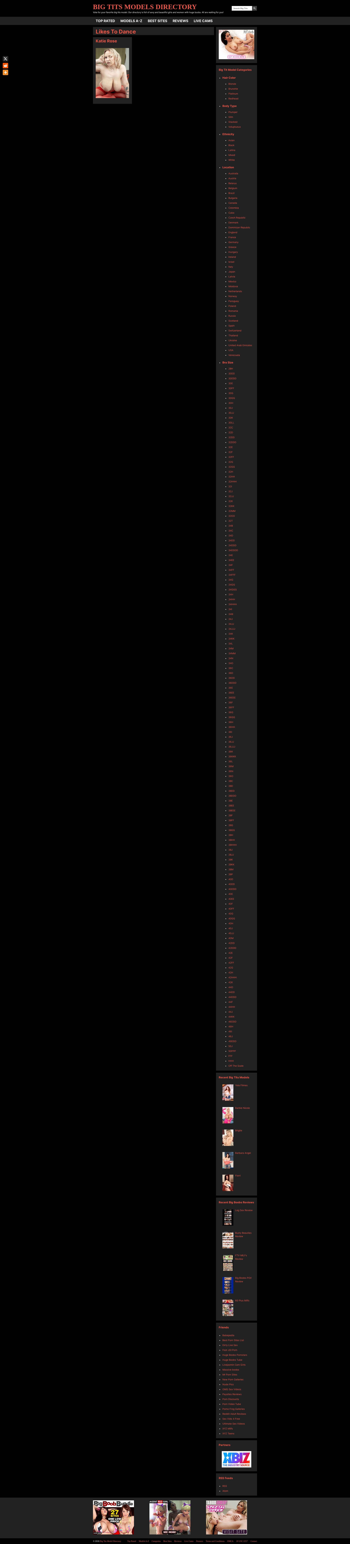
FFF (230, 1056)
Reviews (180, 21)
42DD (231, 943)
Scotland (233, 320)
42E (230, 953)
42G (230, 967)
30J (230, 408)
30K (230, 417)
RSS (224, 1486)
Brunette (233, 88)
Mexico (232, 281)
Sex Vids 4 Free (231, 1418)
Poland (232, 306)
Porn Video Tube (231, 1404)
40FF (231, 908)
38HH (231, 840)
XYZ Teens (228, 1433)
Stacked (232, 122)
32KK (231, 506)
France (232, 237)
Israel (231, 261)
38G (230, 825)
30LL (231, 422)
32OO (231, 516)
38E (230, 800)
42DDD (232, 948)
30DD (231, 373)
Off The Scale (235, 1065)
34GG (231, 584)
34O (230, 663)
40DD (231, 884)
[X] (5, 59)
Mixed (231, 155)
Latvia (231, 276)
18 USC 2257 (242, 1541)
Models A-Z (131, 21)
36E (230, 687)
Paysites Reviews (232, 1394)
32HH (231, 476)
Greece (232, 247)
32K (230, 501)
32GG (231, 466)
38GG (231, 830)
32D (230, 432)
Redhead (233, 98)
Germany (233, 242)
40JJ (231, 933)
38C (230, 781)
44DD (231, 992)
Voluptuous (234, 126)
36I (230, 732)
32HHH (232, 481)
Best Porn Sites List (233, 1340)
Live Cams (203, 21)
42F (230, 957)
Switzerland (234, 330)
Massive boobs (230, 1369)
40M (231, 938)
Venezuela (234, 355)
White (231, 160)
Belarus (232, 183)
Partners (199, 1541)
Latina (231, 150)
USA (230, 350)
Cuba (231, 212)
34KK (231, 638)
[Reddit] (5, 65)
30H (230, 403)
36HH (231, 727)
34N (230, 658)
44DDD (232, 997)
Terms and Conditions (215, 1541)
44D (230, 987)
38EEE (231, 810)
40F (230, 903)
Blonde (232, 84)
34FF (231, 570)
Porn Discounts (230, 1399)
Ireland (232, 257)
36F (230, 702)
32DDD (232, 442)
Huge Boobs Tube (232, 1360)
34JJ (231, 624)
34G (230, 579)
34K (230, 633)
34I (230, 609)
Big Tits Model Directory (110, 1541)
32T (230, 520)
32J (230, 491)
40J (230, 928)
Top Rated (105, 21)
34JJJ (231, 629)
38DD (231, 791)
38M (230, 869)
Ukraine (232, 340)
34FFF (232, 574)
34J (230, 619)
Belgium (232, 188)
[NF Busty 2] (236, 58)
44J (230, 1011)
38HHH (232, 845)
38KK (231, 864)
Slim (230, 117)
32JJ (231, 496)
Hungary (233, 252)
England (232, 232)
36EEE (232, 697)
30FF (231, 388)
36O (230, 776)
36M (231, 766)
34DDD (232, 545)
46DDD (232, 1021)
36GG (231, 717)
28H (230, 368)
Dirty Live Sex (230, 1345)
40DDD (232, 889)
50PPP (232, 1051)
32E (230, 447)
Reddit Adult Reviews (234, 1414)
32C (230, 427)
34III (230, 614)
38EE (231, 805)
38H (230, 835)
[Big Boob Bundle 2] (113, 1533)
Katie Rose (106, 40)
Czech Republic (236, 217)
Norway (232, 296)
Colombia (233, 207)
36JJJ (231, 746)
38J (230, 849)
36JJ (231, 741)
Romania (233, 311)
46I (230, 1031)
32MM (231, 511)
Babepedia (228, 1335)
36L (230, 761)
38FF (231, 820)
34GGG (232, 589)
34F (230, 565)
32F (230, 452)
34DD (231, 540)
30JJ (231, 412)
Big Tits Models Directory (145, 7)
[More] (5, 72)
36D (230, 673)
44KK (231, 1016)
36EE (231, 692)
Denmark (233, 222)
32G (230, 462)
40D (230, 879)
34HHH (232, 604)
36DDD (232, 683)
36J (230, 737)
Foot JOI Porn (229, 1350)
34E (230, 555)
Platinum (233, 93)
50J (230, 1046)
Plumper (232, 112)
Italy (230, 266)
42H (230, 972)
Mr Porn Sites (229, 1374)
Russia (232, 316)
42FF (231, 962)
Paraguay (233, 301)
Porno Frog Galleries (233, 1409)
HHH (231, 1061)
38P (230, 874)
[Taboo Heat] (226, 1533)
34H (230, 594)
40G (230, 913)
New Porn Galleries (232, 1379)
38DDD (232, 795)
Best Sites (157, 21)
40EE (231, 899)
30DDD (232, 378)
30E (230, 383)
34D (230, 535)
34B (230, 525)
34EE (231, 560)
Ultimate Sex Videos (233, 1423)
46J (230, 1036)
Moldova (233, 286)
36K (230, 751)
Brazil (231, 193)
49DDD (232, 1041)
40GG (231, 918)
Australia (233, 173)
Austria (232, 178)
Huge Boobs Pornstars (234, 1355)
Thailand (233, 335)
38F (230, 815)
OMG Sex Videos (231, 1389)
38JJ (231, 854)
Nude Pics (228, 1384)
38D (230, 786)
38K (230, 859)
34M (231, 648)
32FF (231, 457)
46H (230, 1026)
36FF (231, 707)
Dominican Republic (239, 227)
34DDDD (233, 550)
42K (230, 982)
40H (230, 923)
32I (230, 486)
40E (230, 894)
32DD (231, 437)
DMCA (230, 1541)
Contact (253, 1541)
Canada (232, 203)
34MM (232, 653)
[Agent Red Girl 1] (169, 1533)
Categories (156, 1541)
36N (230, 771)
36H (230, 722)
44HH (231, 1007)
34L (230, 643)
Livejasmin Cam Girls (234, 1364)
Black (231, 145)
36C (230, 668)
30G (230, 393)
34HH (231, 599)
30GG (231, 398)
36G (230, 712)
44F (230, 1002)
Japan (231, 271)
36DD (231, 678)
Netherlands (235, 291)
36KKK (232, 756)
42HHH (232, 977)
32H (230, 471)
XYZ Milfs (227, 1428)
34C (230, 530)
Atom (225, 1491)
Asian (231, 140)
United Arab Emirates (240, 345)
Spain (231, 325)
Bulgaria (232, 198)
